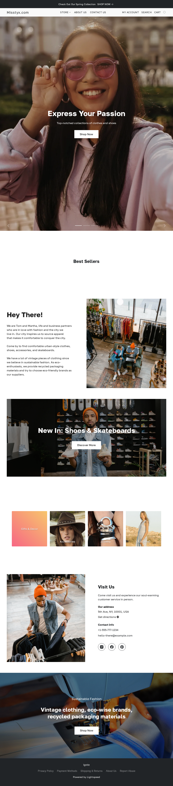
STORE (64, 12)
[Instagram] (101, 647)
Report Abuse (127, 771)
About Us (111, 771)
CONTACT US (98, 12)
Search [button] (146, 12)
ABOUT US (80, 12)
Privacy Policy (46, 771)
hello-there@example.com (115, 635)
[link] (106, 4)
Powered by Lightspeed (86, 777)
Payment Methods (67, 771)
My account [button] (130, 12)
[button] (18, 12)
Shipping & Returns (92, 771)
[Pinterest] (122, 647)
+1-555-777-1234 (108, 630)
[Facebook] (112, 647)
